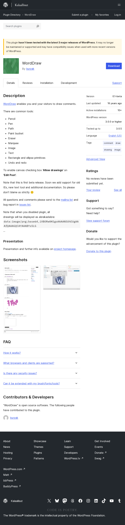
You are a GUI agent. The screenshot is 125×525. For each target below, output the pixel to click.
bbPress (9, 480)
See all (118, 190)
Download (114, 66)
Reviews (27, 82)
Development (69, 82)
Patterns (39, 458)
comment (108, 143)
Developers (71, 452)
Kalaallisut (17, 501)
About (6, 441)
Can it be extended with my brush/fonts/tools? (31, 383)
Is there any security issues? (20, 373)
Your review (93, 190)
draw (118, 143)
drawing (108, 150)
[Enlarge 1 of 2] (36, 270)
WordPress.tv (73, 458)
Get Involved (102, 441)
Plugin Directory (12, 14)
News (6, 446)
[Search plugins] (38, 26)
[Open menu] (120, 5)
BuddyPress (12, 486)
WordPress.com (14, 469)
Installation (46, 82)
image (117, 150)
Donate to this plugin (98, 251)
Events (99, 446)
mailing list (67, 199)
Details (11, 82)
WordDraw (9, 103)
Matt (7, 474)
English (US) (115, 135)
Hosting (8, 452)
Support (117, 82)
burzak (30, 68)
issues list (25, 204)
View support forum (98, 220)
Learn (67, 441)
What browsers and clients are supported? (28, 363)
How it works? (12, 352)
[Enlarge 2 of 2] (75, 270)
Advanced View (95, 159)
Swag (99, 458)
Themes (38, 446)
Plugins (38, 452)
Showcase (40, 441)
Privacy (7, 458)
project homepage (65, 249)
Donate (101, 452)
